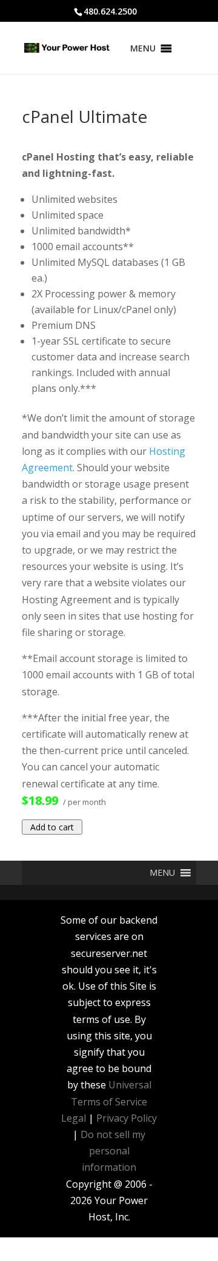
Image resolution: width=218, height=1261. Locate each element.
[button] (143, 48)
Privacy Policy (126, 1118)
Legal (73, 1118)
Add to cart (52, 827)
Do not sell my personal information (113, 1151)
